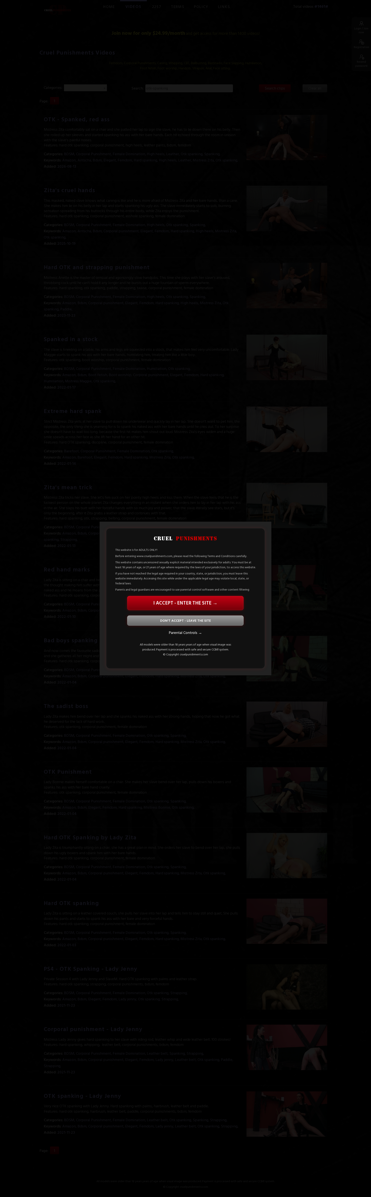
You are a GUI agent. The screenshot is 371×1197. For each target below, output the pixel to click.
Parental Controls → (185, 633)
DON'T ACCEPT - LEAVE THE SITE (185, 621)
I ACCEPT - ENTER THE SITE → (185, 603)
